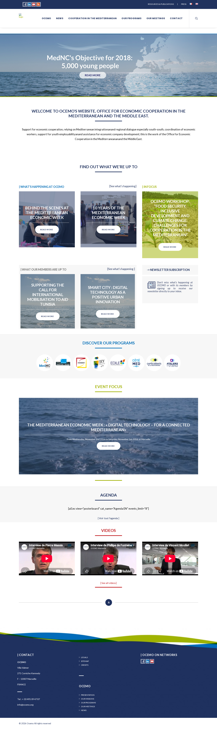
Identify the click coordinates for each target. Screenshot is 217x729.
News (59, 18)
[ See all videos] (108, 583)
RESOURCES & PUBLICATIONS (161, 4)
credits (84, 665)
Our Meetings (88, 706)
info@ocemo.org (25, 704)
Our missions (87, 699)
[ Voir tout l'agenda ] (108, 518)
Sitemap (85, 661)
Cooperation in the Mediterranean (92, 18)
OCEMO (46, 18)
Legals (84, 657)
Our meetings (155, 18)
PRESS (183, 4)
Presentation (88, 695)
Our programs (131, 18)
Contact (176, 18)
